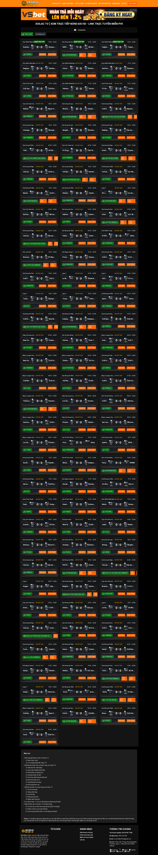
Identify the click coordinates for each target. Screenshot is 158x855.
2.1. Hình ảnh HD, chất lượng (34, 767)
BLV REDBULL (28, 116)
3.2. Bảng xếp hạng (31, 792)
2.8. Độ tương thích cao (33, 784)
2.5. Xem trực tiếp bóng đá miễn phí (36, 777)
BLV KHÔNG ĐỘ (68, 96)
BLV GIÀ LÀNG (107, 511)
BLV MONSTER (67, 200)
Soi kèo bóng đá (91, 3)
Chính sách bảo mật (86, 835)
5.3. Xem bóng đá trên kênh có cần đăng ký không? (41, 811)
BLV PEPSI (66, 137)
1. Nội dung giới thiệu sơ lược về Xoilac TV (36, 758)
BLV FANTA (106, 368)
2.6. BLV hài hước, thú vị (33, 780)
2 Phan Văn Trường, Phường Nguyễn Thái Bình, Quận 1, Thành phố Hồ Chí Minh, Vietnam (123, 843)
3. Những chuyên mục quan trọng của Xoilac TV (38, 787)
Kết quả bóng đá (105, 3)
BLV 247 (113, 117)
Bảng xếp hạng (68, 3)
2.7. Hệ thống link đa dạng (33, 782)
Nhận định (116, 3)
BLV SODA (27, 75)
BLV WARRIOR (28, 137)
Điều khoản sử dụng (86, 832)
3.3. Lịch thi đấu (30, 794)
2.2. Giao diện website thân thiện (35, 770)
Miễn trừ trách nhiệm (86, 837)
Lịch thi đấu (79, 3)
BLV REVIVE (106, 117)
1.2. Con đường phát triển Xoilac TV (36, 762)
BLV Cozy (27, 388)
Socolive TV (56, 3)
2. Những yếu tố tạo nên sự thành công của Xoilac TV (40, 765)
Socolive (24, 835)
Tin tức (124, 3)
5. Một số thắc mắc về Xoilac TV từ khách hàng (38, 804)
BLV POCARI (106, 54)
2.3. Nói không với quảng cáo (34, 772)
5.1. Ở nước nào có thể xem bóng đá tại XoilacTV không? (43, 806)
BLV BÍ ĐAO (106, 96)
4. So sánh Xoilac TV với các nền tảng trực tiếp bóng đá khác (42, 801)
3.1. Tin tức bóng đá (31, 789)
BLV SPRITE (27, 54)
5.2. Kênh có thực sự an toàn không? (37, 809)
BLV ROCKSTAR (68, 75)
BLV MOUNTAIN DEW (69, 55)
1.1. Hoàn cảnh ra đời (32, 760)
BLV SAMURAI (107, 75)
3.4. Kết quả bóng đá (32, 797)
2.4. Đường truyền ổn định (33, 775)
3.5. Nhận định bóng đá (33, 799)
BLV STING (27, 96)
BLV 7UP (26, 158)
